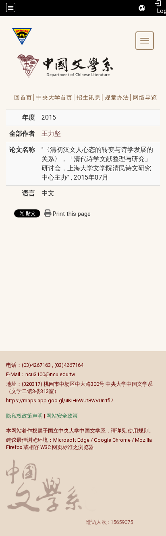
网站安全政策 (62, 416)
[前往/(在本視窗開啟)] (72, 66)
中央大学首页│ (56, 97)
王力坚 (51, 133)
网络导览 (145, 97)
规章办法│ (119, 97)
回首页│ (25, 97)
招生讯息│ (91, 97)
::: (2, 365)
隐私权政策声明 (24, 416)
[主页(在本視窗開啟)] (19, 36)
